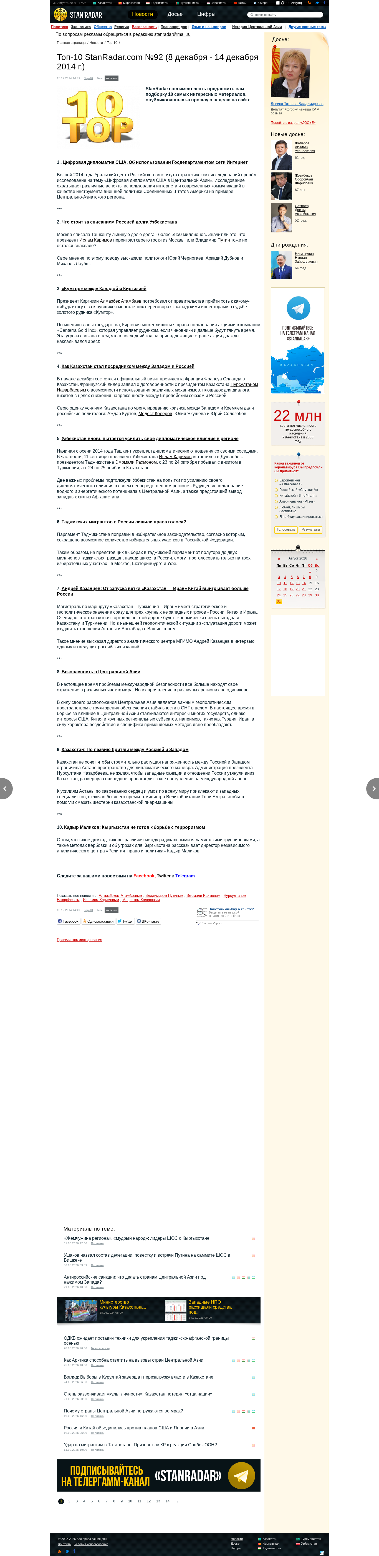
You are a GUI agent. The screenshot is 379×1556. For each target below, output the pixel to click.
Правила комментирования (79, 940)
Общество (103, 27)
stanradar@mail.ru (172, 34)
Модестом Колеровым (141, 900)
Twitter (164, 876)
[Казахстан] (123, 77)
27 (298, 595)
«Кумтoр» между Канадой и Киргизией (104, 288)
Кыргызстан (131, 2)
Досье (235, 1543)
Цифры (236, 1548)
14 (168, 1501)
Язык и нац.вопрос (209, 27)
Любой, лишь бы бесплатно (292, 509)
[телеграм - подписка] (297, 392)
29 (310, 595)
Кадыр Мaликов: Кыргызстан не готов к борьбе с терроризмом (134, 827)
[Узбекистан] (144, 77)
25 (285, 595)
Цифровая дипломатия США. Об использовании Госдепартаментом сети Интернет (155, 162)
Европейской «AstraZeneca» (290, 482)
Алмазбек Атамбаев (121, 301)
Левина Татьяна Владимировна (297, 104)
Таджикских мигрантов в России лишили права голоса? (124, 521)
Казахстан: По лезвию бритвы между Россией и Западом (125, 749)
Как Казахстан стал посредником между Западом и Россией (128, 366)
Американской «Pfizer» (297, 501)
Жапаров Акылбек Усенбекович (305, 147)
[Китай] (253, 1428)
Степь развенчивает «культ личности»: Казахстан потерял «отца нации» (138, 1394)
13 (158, 1501)
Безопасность (144, 27)
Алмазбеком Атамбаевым (120, 896)
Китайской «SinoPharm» (298, 496)
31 (279, 601)
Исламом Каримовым (101, 900)
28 (304, 595)
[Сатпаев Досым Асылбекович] (281, 231)
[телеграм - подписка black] (159, 1490)
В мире (262, 2)
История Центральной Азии (257, 27)
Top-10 (112, 43)
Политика (59, 27)
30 (317, 595)
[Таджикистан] (133, 77)
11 (139, 1501)
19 (292, 589)
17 (279, 589)
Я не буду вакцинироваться (301, 517)
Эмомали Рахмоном (136, 462)
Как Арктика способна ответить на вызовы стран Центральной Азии (133, 1360)
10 (130, 1501)
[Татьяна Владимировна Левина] (290, 72)
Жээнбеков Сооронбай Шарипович (304, 179)
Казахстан (105, 2)
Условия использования (91, 1544)
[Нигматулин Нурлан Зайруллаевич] (281, 277)
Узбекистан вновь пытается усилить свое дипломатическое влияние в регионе (150, 438)
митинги (111, 78)
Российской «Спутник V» (298, 490)
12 (149, 1501)
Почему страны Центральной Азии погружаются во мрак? (123, 1411)
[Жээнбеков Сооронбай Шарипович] (281, 198)
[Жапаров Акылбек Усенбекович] (281, 168)
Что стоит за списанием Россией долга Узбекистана (119, 222)
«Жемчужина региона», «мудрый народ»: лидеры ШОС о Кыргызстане (136, 1238)
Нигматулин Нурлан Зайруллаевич (306, 257)
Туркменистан (190, 2)
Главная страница (71, 43)
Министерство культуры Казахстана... (123, 1304)
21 (304, 589)
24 (279, 595)
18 (285, 589)
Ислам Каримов (95, 240)
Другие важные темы (307, 27)
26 (292, 595)
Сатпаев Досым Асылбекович (305, 210)
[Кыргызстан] (128, 77)
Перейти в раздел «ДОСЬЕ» (293, 123)
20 (298, 589)
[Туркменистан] (139, 77)
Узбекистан (219, 2)
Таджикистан (160, 2)
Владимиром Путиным (164, 896)
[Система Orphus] (227, 925)
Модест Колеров (155, 413)
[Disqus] (159, 1014)
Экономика (81, 27)
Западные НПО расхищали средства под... (210, 1307)
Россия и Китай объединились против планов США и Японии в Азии (134, 1428)
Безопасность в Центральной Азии (101, 671)
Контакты (64, 1544)
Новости (96, 43)
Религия (121, 27)
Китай (242, 2)
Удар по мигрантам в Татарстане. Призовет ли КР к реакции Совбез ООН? (140, 1444)
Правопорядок (174, 27)
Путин (224, 240)
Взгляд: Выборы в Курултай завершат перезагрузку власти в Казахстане (138, 1377)
